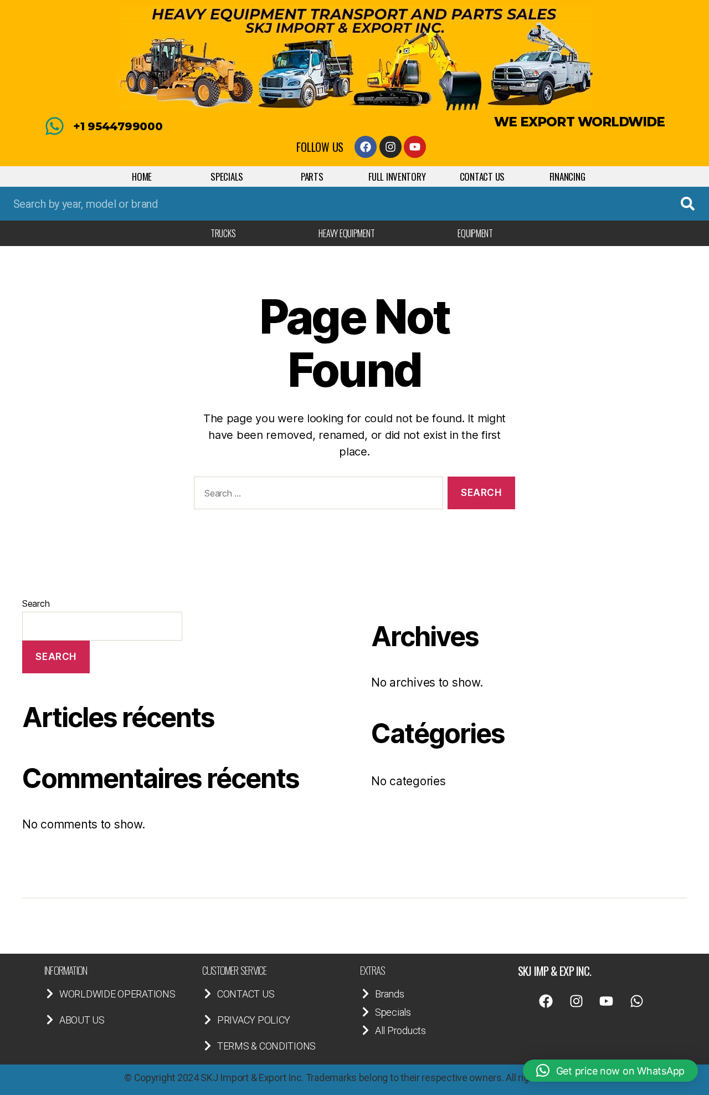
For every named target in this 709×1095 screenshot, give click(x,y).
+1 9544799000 (118, 126)
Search (35, 603)
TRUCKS (222, 233)
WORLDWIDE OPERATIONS (117, 994)
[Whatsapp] (637, 1001)
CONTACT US (482, 176)
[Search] (687, 203)
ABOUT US (82, 1020)
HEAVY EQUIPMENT (346, 233)
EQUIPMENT (475, 233)
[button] (610, 1071)
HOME (142, 176)
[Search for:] (316, 495)
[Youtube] (415, 147)
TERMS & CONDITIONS (266, 1046)
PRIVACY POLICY (253, 1020)
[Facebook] (365, 147)
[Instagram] (390, 147)
